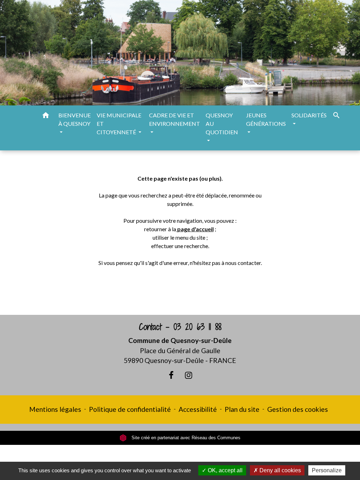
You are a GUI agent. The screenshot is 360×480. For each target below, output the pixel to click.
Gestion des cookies (297, 409)
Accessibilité (198, 409)
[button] (46, 116)
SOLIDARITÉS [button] (309, 115)
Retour (180, 290)
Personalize (327, 470)
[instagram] (189, 375)
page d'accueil (195, 229)
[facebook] (171, 375)
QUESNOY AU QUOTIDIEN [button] (222, 123)
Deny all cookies (279, 470)
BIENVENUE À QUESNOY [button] (74, 119)
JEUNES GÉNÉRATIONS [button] (266, 119)
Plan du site (242, 409)
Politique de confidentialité (130, 409)
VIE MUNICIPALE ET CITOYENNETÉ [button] (119, 123)
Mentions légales (55, 409)
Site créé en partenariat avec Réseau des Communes (185, 437)
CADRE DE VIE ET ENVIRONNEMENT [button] (174, 119)
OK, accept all (224, 470)
